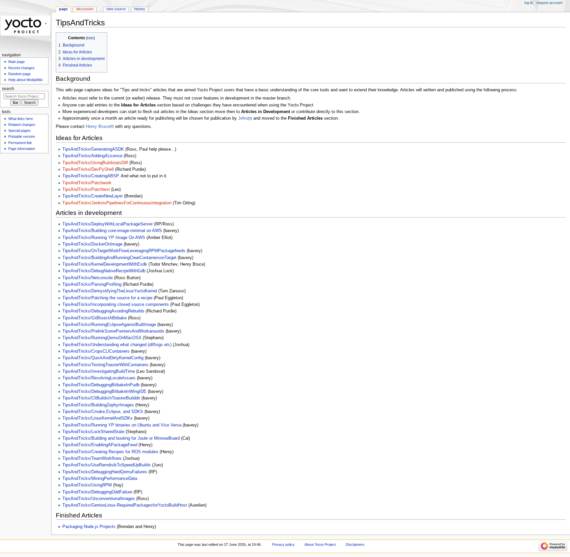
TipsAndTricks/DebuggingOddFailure (97, 492)
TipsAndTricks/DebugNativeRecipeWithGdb (103, 271)
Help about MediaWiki (25, 80)
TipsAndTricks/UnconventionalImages (98, 498)
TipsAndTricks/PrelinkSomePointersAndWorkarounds (113, 331)
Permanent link (20, 143)
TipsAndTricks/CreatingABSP (90, 176)
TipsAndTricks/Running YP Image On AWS (103, 237)
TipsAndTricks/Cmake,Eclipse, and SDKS (102, 411)
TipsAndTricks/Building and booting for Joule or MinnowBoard (121, 438)
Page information (21, 149)
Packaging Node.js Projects (88, 526)
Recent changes (21, 68)
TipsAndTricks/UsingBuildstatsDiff (95, 163)
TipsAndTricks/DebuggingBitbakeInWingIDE (104, 391)
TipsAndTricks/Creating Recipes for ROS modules (110, 452)
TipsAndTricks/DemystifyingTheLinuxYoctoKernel (109, 291)
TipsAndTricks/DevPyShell (88, 169)
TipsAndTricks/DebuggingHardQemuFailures (104, 472)
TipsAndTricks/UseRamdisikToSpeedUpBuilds (106, 465)
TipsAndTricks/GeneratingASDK (93, 149)
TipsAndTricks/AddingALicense (92, 156)
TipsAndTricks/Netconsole (87, 278)
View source (116, 9)
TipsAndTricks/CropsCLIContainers (96, 351)
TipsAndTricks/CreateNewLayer (92, 196)
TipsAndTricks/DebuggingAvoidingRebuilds (103, 311)
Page (63, 9)
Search (8, 89)
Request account (549, 3)
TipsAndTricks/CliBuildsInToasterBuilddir (101, 398)
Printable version (21, 136)
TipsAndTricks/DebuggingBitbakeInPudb (101, 385)
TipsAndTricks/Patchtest (86, 189)
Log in (528, 3)
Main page (16, 62)
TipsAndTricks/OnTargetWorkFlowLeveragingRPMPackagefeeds (123, 251)
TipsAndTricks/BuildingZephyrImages (98, 405)
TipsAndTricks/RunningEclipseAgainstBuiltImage (109, 324)
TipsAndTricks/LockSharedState (93, 431)
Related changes (21, 125)
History (139, 9)
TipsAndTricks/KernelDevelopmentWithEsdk (104, 264)
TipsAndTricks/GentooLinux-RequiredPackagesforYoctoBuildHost (124, 505)
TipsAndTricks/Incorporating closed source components (115, 304)
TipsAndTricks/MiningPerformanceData (99, 478)
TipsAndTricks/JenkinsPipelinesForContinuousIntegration (117, 203)
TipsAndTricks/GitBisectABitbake (94, 318)
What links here (20, 119)
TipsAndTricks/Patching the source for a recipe (107, 298)
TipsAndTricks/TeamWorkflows (92, 458)
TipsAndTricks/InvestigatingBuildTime (98, 371)
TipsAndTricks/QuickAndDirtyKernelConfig (102, 358)
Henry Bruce (98, 126)
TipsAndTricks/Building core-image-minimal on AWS (112, 230)
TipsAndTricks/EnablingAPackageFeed (99, 445)
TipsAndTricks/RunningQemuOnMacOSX (102, 338)
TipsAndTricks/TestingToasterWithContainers (105, 365)
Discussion (84, 9)
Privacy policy (283, 544)
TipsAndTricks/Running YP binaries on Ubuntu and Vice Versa (121, 425)
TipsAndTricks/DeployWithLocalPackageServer (107, 224)
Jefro (243, 118)
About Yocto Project (320, 544)
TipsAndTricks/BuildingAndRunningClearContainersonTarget (119, 257)
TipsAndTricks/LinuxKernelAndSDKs (97, 418)
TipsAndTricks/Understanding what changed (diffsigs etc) (117, 344)
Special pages (19, 130)
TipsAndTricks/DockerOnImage (92, 244)
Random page (19, 74)
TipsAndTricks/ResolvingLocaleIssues (99, 378)
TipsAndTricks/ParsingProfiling (91, 284)
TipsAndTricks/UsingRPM (87, 485)
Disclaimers (355, 544)
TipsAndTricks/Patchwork (86, 183)
